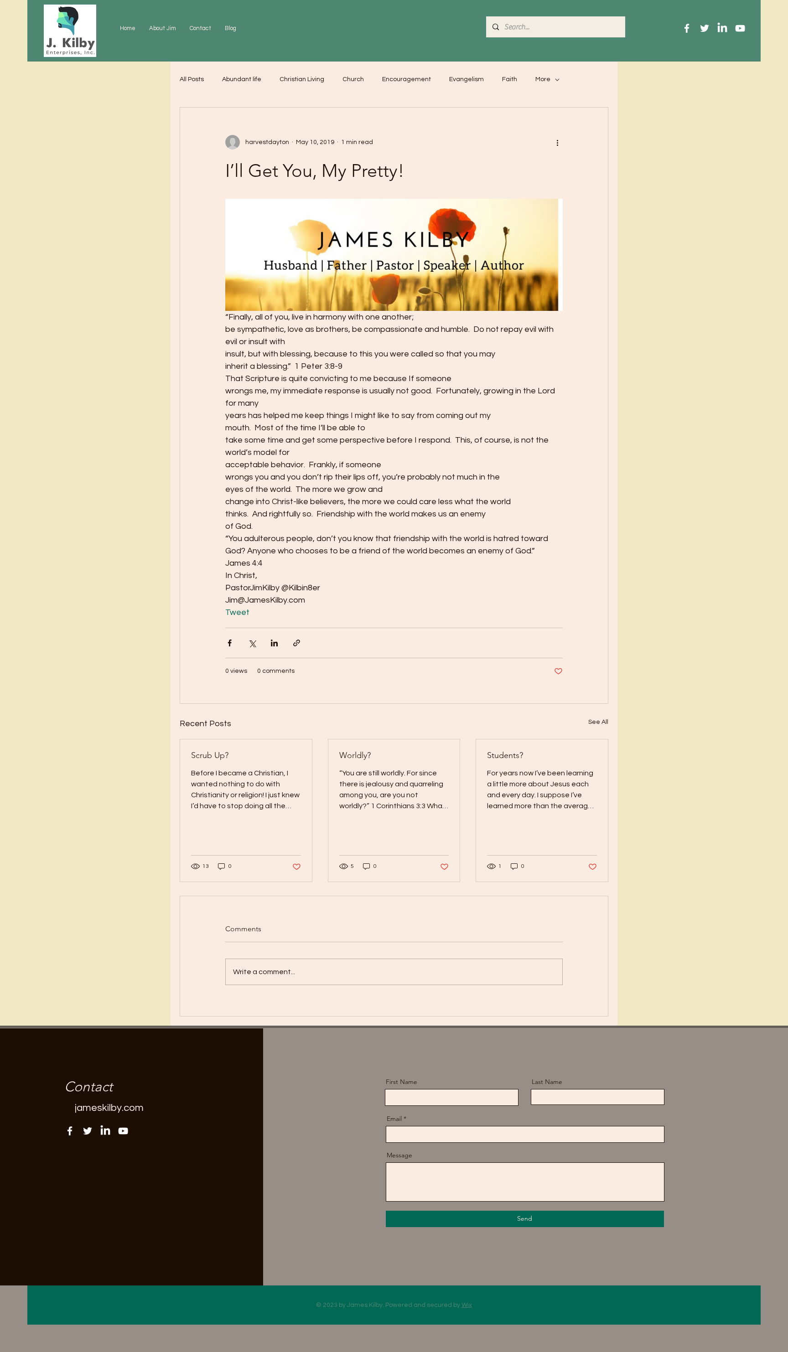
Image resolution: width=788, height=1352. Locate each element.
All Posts (192, 79)
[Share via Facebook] (229, 643)
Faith (509, 79)
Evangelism (466, 79)
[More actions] (557, 142)
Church (353, 79)
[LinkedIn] (722, 28)
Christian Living (302, 79)
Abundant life (241, 79)
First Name (401, 1082)
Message (399, 1155)
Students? (505, 755)
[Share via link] (296, 643)
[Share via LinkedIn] (274, 643)
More (542, 79)
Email (394, 1118)
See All (598, 722)
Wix (466, 1305)
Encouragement (406, 79)
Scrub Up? (209, 755)
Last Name (547, 1082)
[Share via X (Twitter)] (252, 643)
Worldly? (355, 755)
